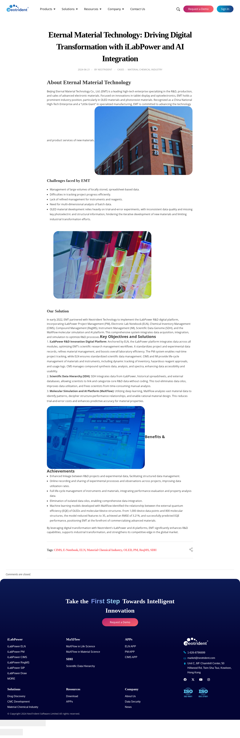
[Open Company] (123, 9)
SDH (153, 550)
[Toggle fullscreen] (28, 723)
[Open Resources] (100, 9)
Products (46, 9)
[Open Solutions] (76, 9)
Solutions (68, 9)
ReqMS (144, 550)
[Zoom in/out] (40, 723)
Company (114, 9)
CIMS (58, 550)
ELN (82, 550)
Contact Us (137, 9)
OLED (127, 550)
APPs (128, 639)
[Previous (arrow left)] (5, 732)
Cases (120, 69)
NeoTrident (105, 69)
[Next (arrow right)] (17, 732)
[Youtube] (200, 679)
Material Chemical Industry (145, 69)
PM (135, 550)
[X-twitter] (193, 679)
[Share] (17, 723)
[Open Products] (54, 9)
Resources (91, 9)
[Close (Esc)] (5, 723)
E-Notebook (70, 550)
